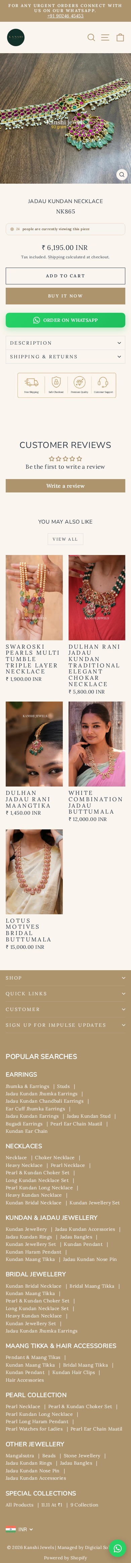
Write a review (65, 485)
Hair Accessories (25, 1380)
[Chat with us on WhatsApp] (117, 1548)
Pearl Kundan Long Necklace (39, 1188)
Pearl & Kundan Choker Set (38, 1173)
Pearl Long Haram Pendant (37, 1421)
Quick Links (26, 994)
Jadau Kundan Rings (29, 1237)
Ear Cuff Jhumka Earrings (35, 1109)
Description (31, 343)
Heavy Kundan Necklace (34, 1195)
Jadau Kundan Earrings (32, 1116)
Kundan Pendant (83, 1244)
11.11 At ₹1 (51, 1505)
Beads (49, 1456)
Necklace (16, 1158)
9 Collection (85, 1505)
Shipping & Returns (44, 357)
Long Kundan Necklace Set (37, 1180)
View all (65, 539)
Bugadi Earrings (24, 1124)
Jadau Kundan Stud (89, 1116)
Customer (23, 1009)
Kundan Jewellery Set (95, 1203)
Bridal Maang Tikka (92, 1286)
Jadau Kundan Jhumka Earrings (42, 1094)
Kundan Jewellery (26, 1229)
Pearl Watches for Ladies (34, 1429)
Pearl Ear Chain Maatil (76, 1124)
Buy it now (65, 296)
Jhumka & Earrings (27, 1086)
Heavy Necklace (24, 1165)
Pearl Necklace (68, 1165)
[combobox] (19, 1529)
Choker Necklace (55, 1158)
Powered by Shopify (65, 1558)
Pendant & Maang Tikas (33, 1357)
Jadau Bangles (76, 1237)
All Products (19, 1505)
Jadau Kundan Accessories (85, 1229)
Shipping (56, 257)
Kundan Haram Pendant (33, 1252)
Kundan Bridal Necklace (33, 1203)
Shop (14, 978)
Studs (63, 1086)
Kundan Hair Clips (73, 1372)
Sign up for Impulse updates (56, 1025)
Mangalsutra (20, 1456)
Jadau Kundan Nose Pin (90, 1259)
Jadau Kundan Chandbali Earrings (44, 1101)
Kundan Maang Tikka (30, 1259)
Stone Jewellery (82, 1456)
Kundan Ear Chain (27, 1131)
